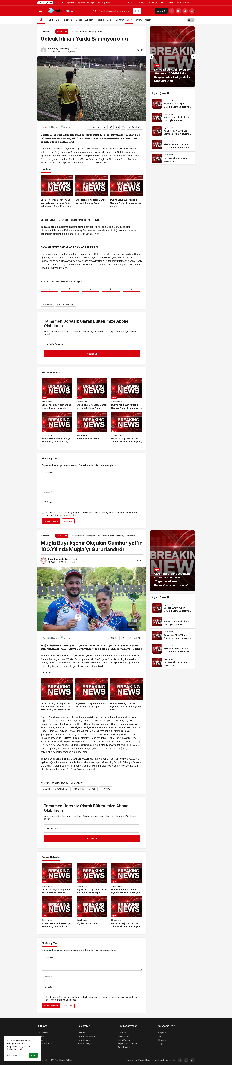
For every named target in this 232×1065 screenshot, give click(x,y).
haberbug (53, 48)
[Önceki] (55, 2)
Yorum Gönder (51, 521)
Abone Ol (161, 11)
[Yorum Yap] (111, 127)
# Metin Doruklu (65, 304)
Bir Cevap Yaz (49, 458)
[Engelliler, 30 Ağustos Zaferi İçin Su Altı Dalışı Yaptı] (91, 191)
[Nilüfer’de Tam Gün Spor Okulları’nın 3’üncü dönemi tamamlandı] (172, 144)
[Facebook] (180, 1060)
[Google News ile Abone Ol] (50, 127)
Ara (137, 11)
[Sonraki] (58, 2)
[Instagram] (192, 1060)
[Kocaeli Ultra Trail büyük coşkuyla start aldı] (172, 117)
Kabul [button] (33, 1056)
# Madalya (79, 789)
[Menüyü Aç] (40, 11)
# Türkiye (105, 789)
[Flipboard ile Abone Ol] (65, 127)
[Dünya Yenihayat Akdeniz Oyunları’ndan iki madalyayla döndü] (126, 191)
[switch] (191, 20)
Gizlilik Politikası (13, 1055)
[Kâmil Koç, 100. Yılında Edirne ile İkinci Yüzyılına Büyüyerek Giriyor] (172, 131)
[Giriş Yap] (185, 11)
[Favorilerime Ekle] (105, 127)
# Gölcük (47, 304)
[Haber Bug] (60, 10)
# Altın (46, 789)
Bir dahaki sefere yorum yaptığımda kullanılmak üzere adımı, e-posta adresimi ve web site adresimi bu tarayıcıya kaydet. (91, 513)
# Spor (92, 789)
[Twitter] (186, 1060)
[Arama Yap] (171, 11)
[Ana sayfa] (41, 20)
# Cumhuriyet (61, 789)
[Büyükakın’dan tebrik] (92, 427)
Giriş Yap (68, 521)
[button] (178, 11)
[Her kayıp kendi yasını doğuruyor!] (172, 158)
